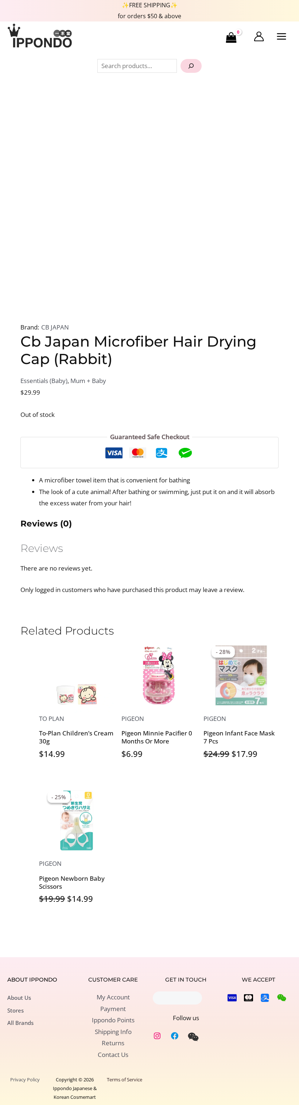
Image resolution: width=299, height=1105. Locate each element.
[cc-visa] (232, 997)
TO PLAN (51, 718)
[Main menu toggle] (282, 37)
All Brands (20, 1022)
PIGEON (132, 718)
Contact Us (113, 1054)
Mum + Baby (88, 380)
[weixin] (193, 1036)
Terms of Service (124, 1079)
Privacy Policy (25, 1079)
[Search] (191, 66)
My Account (113, 997)
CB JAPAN (55, 327)
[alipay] (265, 997)
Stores (15, 1010)
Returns (113, 1043)
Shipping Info (113, 1031)
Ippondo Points (113, 1020)
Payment (113, 1009)
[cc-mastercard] (248, 997)
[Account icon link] (258, 36)
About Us (19, 997)
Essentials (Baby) (43, 380)
